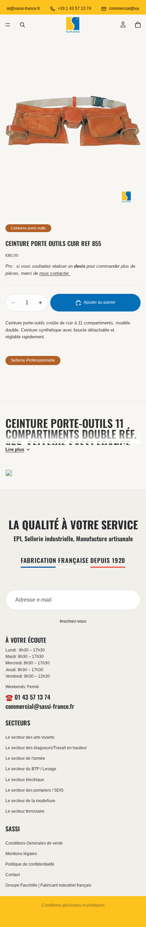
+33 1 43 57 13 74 (71, 8)
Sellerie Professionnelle (33, 360)
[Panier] (137, 24)
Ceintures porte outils (28, 228)
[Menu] (8, 25)
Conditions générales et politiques (73, 905)
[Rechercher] (22, 24)
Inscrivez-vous (73, 621)
